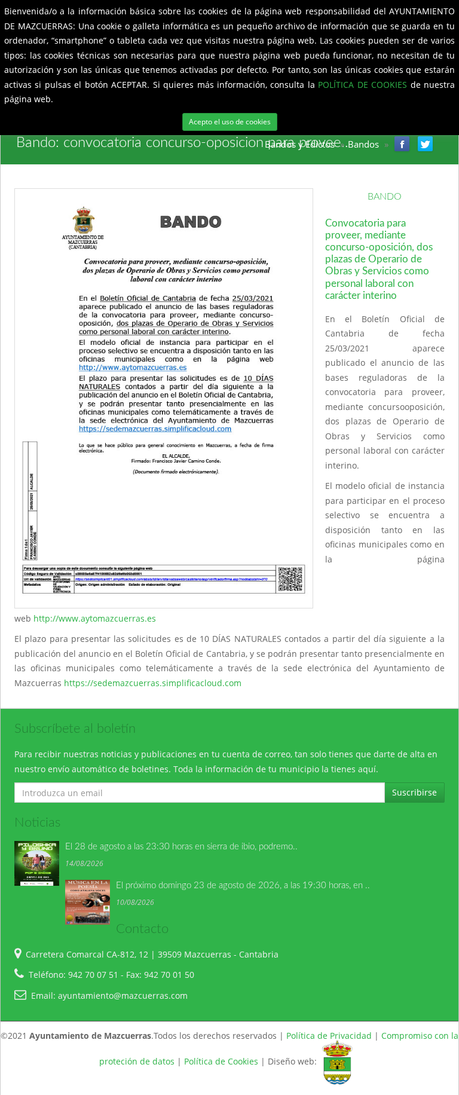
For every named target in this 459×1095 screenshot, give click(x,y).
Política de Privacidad (329, 1035)
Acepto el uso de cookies (230, 122)
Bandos (363, 144)
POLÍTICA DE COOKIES (364, 84)
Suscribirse (414, 792)
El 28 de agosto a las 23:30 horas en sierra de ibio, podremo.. (181, 846)
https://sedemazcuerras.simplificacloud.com (154, 683)
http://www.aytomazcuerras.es (94, 618)
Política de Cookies (221, 1062)
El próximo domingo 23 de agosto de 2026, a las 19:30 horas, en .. (243, 885)
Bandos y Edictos (300, 144)
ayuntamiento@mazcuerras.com (123, 995)
